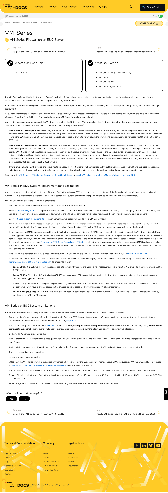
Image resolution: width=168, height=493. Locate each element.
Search (7, 457)
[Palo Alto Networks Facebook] (137, 447)
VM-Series (15, 23)
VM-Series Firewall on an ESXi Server (37, 23)
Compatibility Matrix (26, 210)
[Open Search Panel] (131, 7)
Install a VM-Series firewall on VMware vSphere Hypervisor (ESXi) (106, 175)
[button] (166, 394)
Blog (6, 461)
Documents (73, 466)
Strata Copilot (154, 7)
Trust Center (73, 457)
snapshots (71, 320)
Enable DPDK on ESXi (137, 253)
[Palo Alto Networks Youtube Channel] (158, 447)
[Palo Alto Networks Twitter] (151, 447)
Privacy (71, 453)
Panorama (49, 325)
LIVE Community (50, 466)
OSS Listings (10, 470)
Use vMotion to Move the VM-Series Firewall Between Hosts (39, 365)
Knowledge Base (50, 470)
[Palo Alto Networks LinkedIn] (144, 447)
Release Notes (10, 453)
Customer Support (51, 461)
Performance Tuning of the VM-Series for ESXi (30, 262)
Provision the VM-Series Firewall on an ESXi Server (64, 242)
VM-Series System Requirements (28, 219)
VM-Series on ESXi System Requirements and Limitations (45, 175)
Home (7, 23)
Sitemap (8, 474)
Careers (46, 457)
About (45, 453)
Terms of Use (73, 461)
